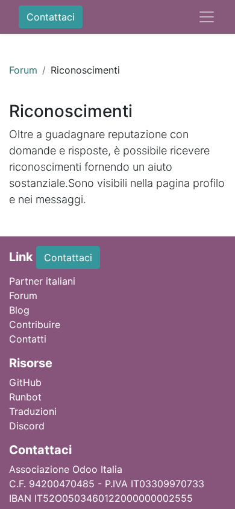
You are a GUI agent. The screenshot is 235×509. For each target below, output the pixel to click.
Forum (23, 70)
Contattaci (51, 17)
